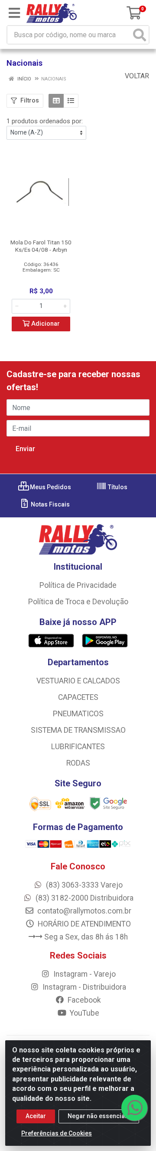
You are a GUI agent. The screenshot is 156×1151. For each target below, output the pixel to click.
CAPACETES (78, 697)
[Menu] (14, 13)
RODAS (78, 763)
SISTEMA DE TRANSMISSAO (78, 730)
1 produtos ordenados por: (44, 121)
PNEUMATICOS (78, 713)
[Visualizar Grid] (56, 101)
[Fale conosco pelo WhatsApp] (134, 1108)
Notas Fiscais (49, 504)
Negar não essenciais (99, 1116)
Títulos (117, 487)
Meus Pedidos (50, 487)
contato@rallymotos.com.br (83, 911)
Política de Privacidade (78, 585)
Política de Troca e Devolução (78, 601)
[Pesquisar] (139, 35)
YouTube (83, 1013)
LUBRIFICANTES (78, 746)
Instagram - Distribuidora (83, 987)
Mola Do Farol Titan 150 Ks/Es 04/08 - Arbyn (41, 246)
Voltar (136, 76)
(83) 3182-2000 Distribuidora (83, 898)
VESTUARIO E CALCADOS (78, 680)
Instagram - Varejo (84, 974)
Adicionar (44, 323)
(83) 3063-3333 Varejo (83, 885)
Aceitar (36, 1116)
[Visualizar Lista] (70, 101)
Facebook (83, 1000)
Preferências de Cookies (56, 1133)
